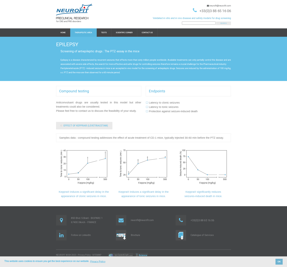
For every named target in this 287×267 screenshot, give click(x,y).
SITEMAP (96, 255)
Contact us (147, 33)
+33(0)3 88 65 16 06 (215, 11)
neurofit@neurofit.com (220, 5)
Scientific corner (124, 33)
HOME (63, 33)
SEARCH (223, 23)
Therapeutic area (83, 33)
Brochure (135, 235)
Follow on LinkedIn (81, 235)
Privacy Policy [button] (97, 261)
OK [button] (279, 261)
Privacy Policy (84, 255)
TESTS (104, 33)
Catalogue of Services (202, 235)
